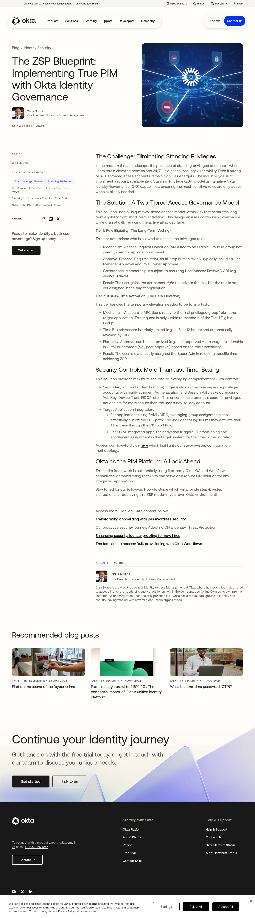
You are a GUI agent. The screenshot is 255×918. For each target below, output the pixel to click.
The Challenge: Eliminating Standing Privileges (43, 181)
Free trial (215, 21)
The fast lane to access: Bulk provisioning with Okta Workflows (149, 544)
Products (52, 21)
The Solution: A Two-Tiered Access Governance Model (41, 190)
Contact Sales (132, 860)
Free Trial (129, 853)
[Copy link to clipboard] (43, 219)
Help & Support (216, 829)
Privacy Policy (77, 911)
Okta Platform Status (220, 845)
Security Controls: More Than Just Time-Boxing (41, 198)
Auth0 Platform (133, 837)
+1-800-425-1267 (36, 846)
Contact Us (213, 837)
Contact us (234, 21)
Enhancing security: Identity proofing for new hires (138, 535)
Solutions (71, 21)
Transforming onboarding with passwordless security (141, 519)
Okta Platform (132, 829)
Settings (166, 906)
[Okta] (24, 21)
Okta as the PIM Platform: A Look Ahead (36, 205)
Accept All (225, 906)
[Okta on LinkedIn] (31, 892)
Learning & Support (98, 21)
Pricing (127, 845)
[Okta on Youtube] (14, 892)
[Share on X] (58, 219)
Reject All (195, 906)
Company (147, 21)
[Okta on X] (22, 892)
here (144, 445)
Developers (126, 21)
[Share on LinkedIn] (51, 219)
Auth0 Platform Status (221, 853)
